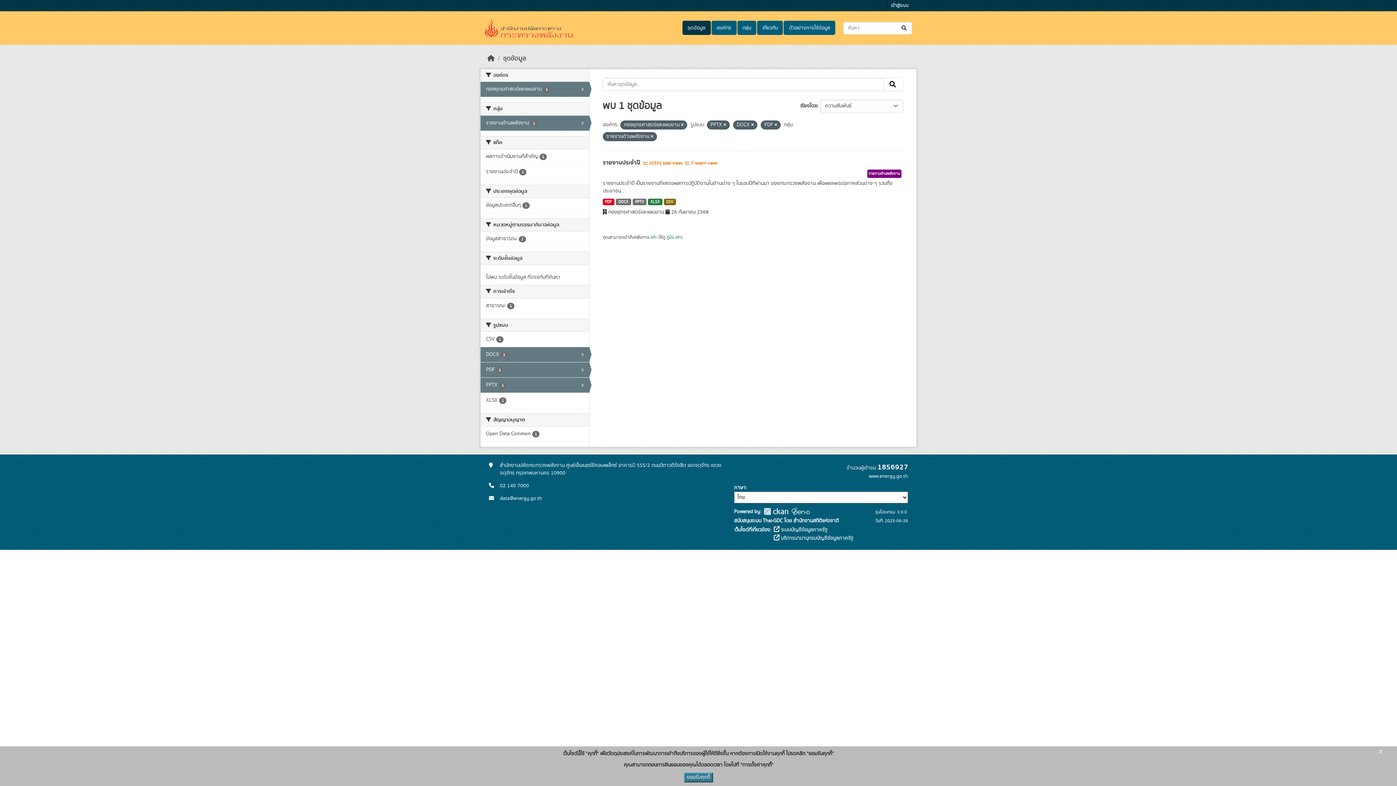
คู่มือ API (673, 237)
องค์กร (724, 28)
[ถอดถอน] (682, 125)
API (653, 237)
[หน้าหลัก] (491, 58)
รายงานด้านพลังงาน (884, 173)
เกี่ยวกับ (770, 28)
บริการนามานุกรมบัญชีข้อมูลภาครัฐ (816, 538)
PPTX (639, 202)
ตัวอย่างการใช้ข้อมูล (809, 28)
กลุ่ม (747, 28)
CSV (669, 202)
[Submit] (904, 28)
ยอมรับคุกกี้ (698, 777)
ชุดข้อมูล (696, 28)
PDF (608, 202)
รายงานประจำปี (622, 162)
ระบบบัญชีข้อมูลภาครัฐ (804, 529)
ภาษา (740, 487)
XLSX (655, 202)
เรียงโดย (808, 106)
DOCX (623, 202)
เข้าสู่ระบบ (900, 5)
